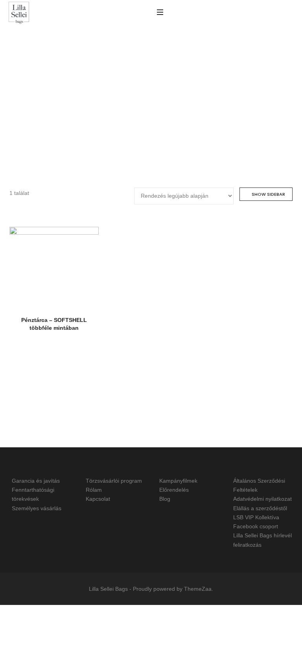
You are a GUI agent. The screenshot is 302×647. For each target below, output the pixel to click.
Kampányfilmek (178, 481)
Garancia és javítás (36, 481)
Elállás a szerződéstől (260, 508)
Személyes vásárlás (36, 508)
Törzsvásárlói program (114, 481)
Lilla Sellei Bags (108, 589)
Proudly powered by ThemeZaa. (173, 589)
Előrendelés (174, 490)
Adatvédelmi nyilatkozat (262, 499)
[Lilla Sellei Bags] (19, 13)
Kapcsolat (98, 499)
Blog (164, 499)
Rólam (94, 490)
